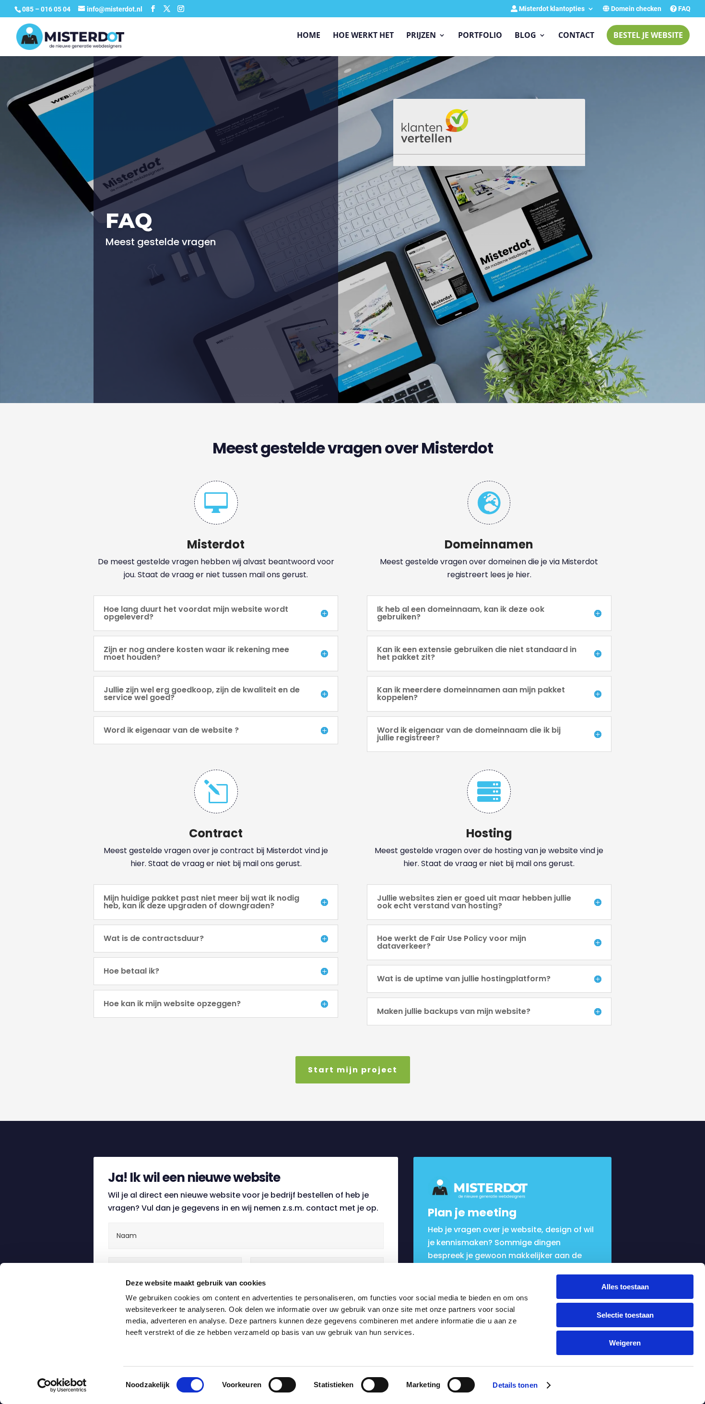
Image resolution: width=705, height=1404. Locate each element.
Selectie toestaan (625, 1315)
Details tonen (515, 1385)
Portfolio (480, 36)
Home (308, 36)
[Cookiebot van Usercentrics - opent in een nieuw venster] (62, 1385)
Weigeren (625, 1343)
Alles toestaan (625, 1287)
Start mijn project (353, 1069)
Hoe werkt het (363, 36)
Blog (525, 36)
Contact (576, 36)
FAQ (684, 8)
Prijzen (421, 36)
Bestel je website (648, 35)
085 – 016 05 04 (47, 9)
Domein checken (635, 8)
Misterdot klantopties (551, 8)
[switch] (282, 1384)
